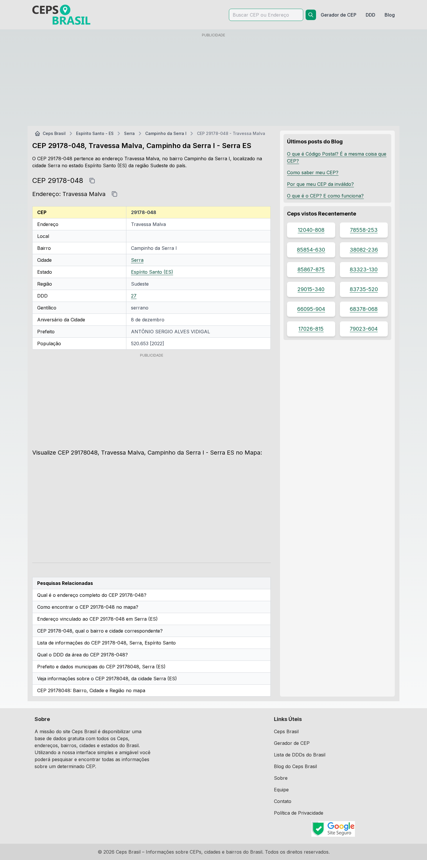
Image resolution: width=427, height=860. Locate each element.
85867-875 (311, 269)
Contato (282, 801)
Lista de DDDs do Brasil (299, 755)
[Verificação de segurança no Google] (333, 829)
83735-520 (364, 289)
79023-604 (364, 329)
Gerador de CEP (292, 743)
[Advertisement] (213, 80)
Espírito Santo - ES (95, 133)
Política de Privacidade (298, 813)
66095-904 (311, 309)
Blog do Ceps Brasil (295, 766)
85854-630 (311, 250)
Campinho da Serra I (165, 133)
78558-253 (364, 230)
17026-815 (311, 329)
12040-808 (311, 230)
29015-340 (310, 289)
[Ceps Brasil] (61, 15)
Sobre (281, 778)
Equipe (281, 790)
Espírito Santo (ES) (152, 272)
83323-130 (364, 269)
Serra (129, 133)
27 (134, 296)
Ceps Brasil (54, 133)
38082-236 (364, 250)
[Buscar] (311, 15)
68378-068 (364, 309)
